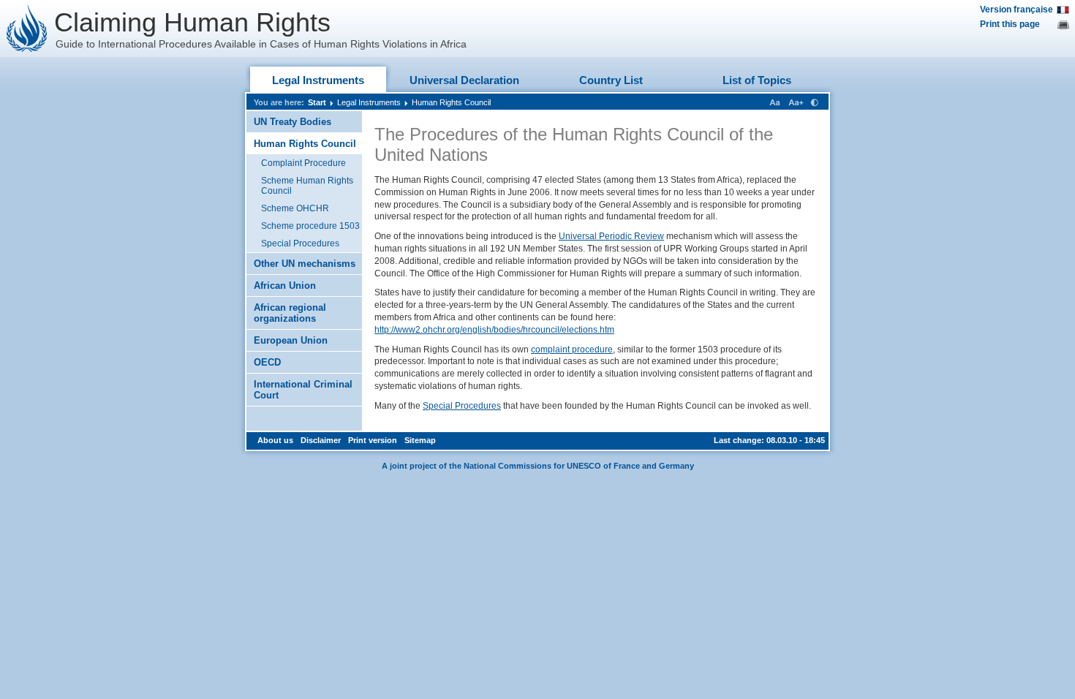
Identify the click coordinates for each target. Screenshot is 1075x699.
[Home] (27, 28)
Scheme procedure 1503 (310, 226)
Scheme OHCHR (295, 208)
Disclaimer (321, 440)
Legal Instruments (318, 80)
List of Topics (757, 80)
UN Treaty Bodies (292, 121)
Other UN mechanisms (304, 263)
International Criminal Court (303, 390)
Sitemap (420, 440)
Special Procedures (300, 243)
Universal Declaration (464, 80)
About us (275, 440)
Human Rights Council (451, 102)
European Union (291, 340)
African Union (285, 285)
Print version (372, 440)
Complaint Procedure (303, 163)
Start (317, 102)
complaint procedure (572, 349)
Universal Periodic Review (611, 236)
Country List (611, 80)
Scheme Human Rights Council (307, 185)
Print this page (1010, 24)
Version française (1016, 9)
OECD (267, 362)
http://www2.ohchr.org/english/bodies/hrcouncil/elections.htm (494, 330)
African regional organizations (290, 313)
